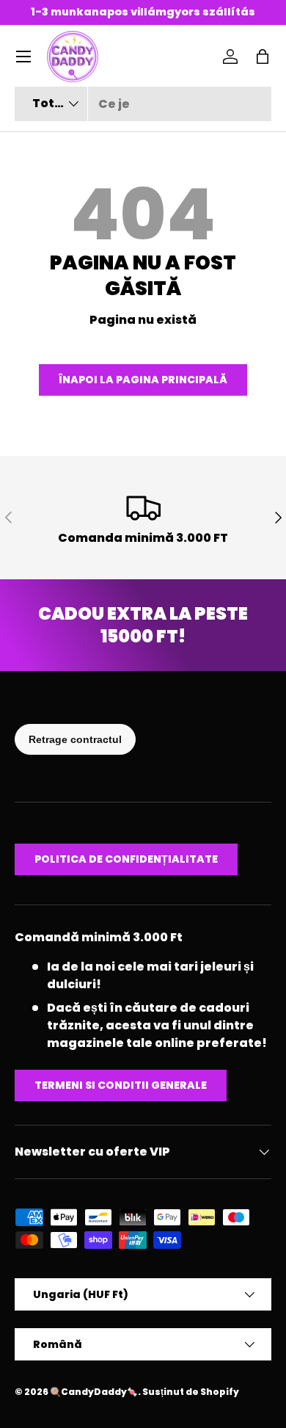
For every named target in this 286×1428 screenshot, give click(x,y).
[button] (262, 56)
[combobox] (143, 104)
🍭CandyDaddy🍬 (94, 1391)
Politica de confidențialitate (126, 859)
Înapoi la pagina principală (143, 379)
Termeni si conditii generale (120, 1085)
